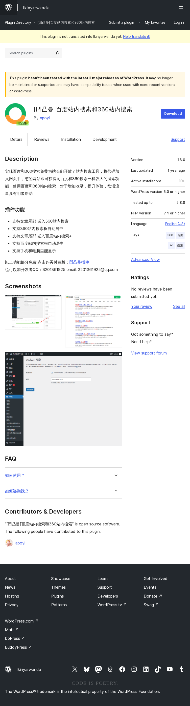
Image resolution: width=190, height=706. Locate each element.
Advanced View (145, 259)
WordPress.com (22, 621)
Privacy (12, 604)
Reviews (41, 139)
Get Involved (155, 578)
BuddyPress (18, 647)
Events (150, 587)
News (10, 587)
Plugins (57, 596)
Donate (153, 596)
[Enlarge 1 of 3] (54, 301)
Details (16, 139)
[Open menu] (182, 7)
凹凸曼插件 (79, 262)
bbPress (15, 638)
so (171, 245)
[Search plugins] (57, 53)
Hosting (12, 596)
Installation (71, 139)
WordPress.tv (112, 604)
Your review (141, 306)
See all (179, 306)
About (10, 578)
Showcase (60, 578)
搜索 (180, 245)
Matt (12, 629)
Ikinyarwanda (29, 669)
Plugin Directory (18, 22)
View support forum (149, 353)
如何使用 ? (14, 475)
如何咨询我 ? (16, 491)
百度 (180, 235)
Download (173, 113)
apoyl (45, 117)
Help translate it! (136, 36)
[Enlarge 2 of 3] (115, 301)
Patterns (59, 604)
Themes (58, 587)
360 (170, 235)
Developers (107, 596)
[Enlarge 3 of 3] (115, 358)
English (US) (175, 224)
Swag (151, 604)
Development (105, 139)
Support (178, 139)
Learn (102, 578)
